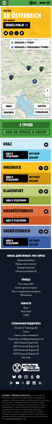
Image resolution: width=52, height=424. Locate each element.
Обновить (9, 112)
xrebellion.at (15, 25)
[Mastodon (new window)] (28, 383)
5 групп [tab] (26, 125)
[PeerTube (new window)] (11, 383)
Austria (42, 106)
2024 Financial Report (24, 350)
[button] (11, 77)
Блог (26, 307)
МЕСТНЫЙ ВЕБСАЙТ (39, 155)
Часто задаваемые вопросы (26, 291)
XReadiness (26, 295)
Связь (26, 331)
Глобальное (41, 112)
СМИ (26, 315)
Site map (26, 357)
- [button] (47, 94)
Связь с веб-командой (26, 335)
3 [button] (34, 81)
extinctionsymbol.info (14, 418)
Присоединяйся (26, 260)
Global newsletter (24, 271)
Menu (43, 2)
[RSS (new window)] (40, 383)
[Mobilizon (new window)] (32, 377)
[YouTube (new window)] (17, 383)
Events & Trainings (25, 327)
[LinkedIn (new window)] (34, 383)
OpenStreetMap (38, 117)
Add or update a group (26, 132)
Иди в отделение (12, 155)
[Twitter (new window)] (16, 33)
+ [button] (47, 90)
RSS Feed (26, 311)
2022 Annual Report (24, 342)
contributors (46, 117)
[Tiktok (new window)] (38, 377)
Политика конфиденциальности (26, 338)
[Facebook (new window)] (22, 33)
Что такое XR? (26, 284)
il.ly (24, 418)
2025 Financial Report (24, 353)
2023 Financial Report (24, 346)
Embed (9, 106)
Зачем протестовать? (26, 287)
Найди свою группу (26, 263)
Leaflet (30, 117)
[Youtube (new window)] (6, 33)
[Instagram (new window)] (11, 33)
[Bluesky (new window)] (14, 377)
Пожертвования (26, 267)
